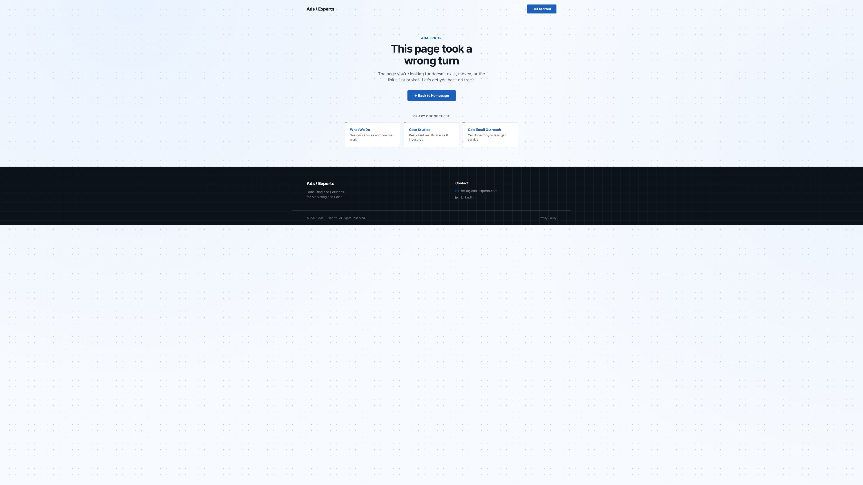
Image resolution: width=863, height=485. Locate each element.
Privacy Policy (547, 218)
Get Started (541, 9)
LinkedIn (467, 197)
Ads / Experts (320, 9)
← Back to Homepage (431, 95)
